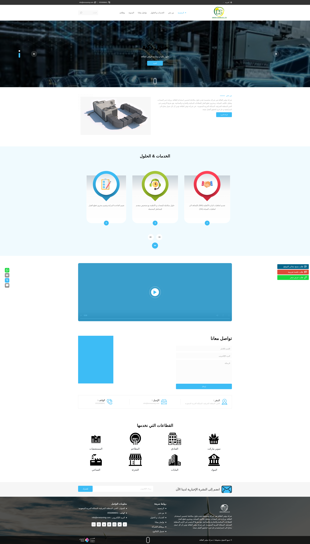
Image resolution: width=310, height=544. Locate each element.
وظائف (122, 13)
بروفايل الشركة (158, 527)
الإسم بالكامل (225, 349)
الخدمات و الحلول (157, 13)
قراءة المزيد (224, 115)
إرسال (204, 386)
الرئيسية (181, 13)
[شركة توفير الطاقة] (220, 13)
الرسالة (227, 363)
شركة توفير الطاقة (206, 540)
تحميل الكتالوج (158, 531)
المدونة (131, 13)
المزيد (155, 63)
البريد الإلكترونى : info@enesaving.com (108, 518)
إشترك (85, 489)
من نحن (171, 13)
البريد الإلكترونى (224, 356)
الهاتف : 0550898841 (116, 513)
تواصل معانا (142, 13)
